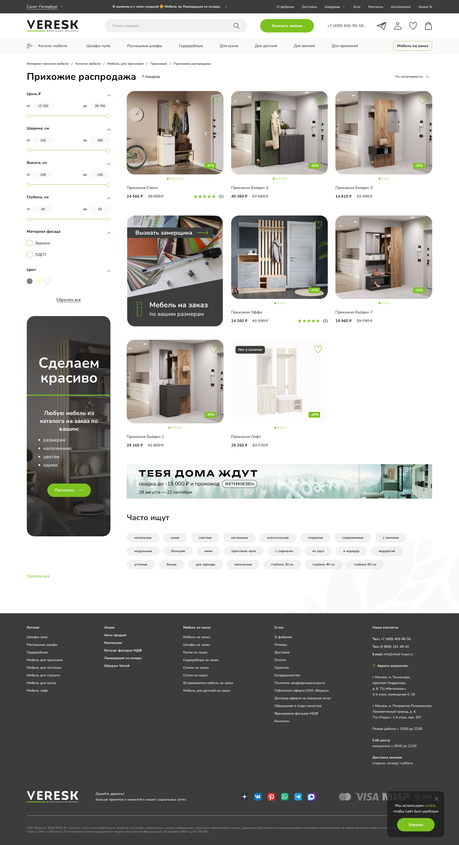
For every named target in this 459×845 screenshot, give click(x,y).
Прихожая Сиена (142, 187)
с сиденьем (284, 551)
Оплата (280, 660)
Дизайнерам (401, 7)
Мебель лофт (37, 690)
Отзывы (280, 644)
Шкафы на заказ (196, 644)
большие (178, 551)
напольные (243, 564)
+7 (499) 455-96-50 (396, 639)
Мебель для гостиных (44, 667)
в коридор (351, 551)
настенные (239, 537)
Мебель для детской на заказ (206, 690)
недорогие (386, 551)
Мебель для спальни (43, 675)
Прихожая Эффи (246, 312)
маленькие (143, 537)
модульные (143, 551)
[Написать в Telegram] (381, 26)
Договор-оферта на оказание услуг (302, 698)
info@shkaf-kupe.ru (398, 654)
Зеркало (42, 243)
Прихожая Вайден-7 (354, 312)
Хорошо (416, 824)
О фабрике (285, 7)
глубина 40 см (323, 564)
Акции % (425, 7)
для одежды (205, 564)
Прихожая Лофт (246, 436)
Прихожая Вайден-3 (354, 187)
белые (172, 564)
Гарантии (281, 667)
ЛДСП (40, 254)
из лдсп (318, 551)
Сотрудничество (287, 675)
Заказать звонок (287, 25)
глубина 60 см (365, 564)
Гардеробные (37, 652)
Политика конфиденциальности (299, 683)
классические (278, 537)
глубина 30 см (282, 564)
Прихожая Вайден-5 (249, 187)
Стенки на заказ (196, 667)
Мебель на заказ (196, 637)
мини (208, 551)
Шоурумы (332, 7)
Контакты (375, 7)
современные (353, 537)
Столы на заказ (195, 675)
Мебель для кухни (41, 683)
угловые (141, 564)
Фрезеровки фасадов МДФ (296, 713)
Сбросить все (68, 299)
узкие (175, 537)
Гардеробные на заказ (201, 660)
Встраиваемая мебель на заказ (208, 683)
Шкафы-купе (37, 637)
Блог (357, 7)
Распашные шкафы (42, 644)
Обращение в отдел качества (298, 706)
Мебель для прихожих (45, 660)
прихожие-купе (243, 551)
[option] (169, 6)
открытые (315, 537)
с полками (391, 537)
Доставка (309, 7)
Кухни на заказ (195, 652)
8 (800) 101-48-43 (395, 646)
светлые (205, 537)
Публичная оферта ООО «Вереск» (301, 690)
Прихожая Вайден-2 (145, 436)
